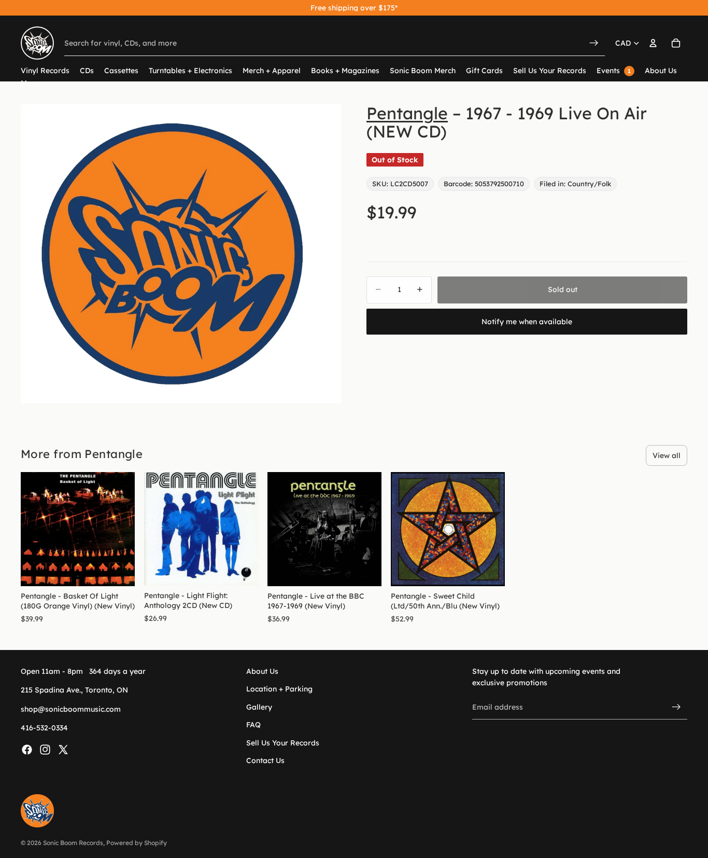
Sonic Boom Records (73, 843)
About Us (262, 671)
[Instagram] (45, 749)
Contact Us (265, 760)
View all (667, 455)
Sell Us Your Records (282, 742)
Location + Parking (279, 689)
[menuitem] (30, 83)
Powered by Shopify (136, 843)
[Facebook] (27, 749)
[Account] (653, 43)
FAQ (253, 724)
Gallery (259, 706)
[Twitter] (63, 749)
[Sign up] (676, 707)
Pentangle (407, 113)
